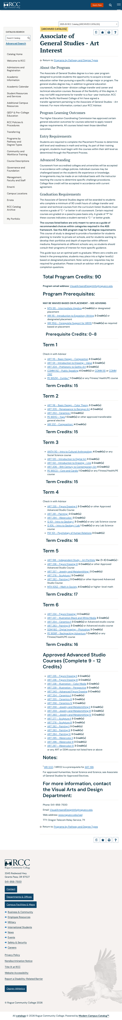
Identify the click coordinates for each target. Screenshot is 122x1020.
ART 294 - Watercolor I (59, 517)
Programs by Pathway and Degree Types (14, 141)
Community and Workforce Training (17, 153)
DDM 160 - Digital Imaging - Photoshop (68, 629)
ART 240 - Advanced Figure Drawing (67, 691)
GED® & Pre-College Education (18, 114)
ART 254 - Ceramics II (59, 621)
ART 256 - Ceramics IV (59, 703)
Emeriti (11, 187)
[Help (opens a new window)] (115, 32)
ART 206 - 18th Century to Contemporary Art (72, 466)
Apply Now (97, 5)
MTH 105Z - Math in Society (62, 586)
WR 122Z (48, 767)
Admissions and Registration (15, 69)
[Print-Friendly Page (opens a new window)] (109, 32)
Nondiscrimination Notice (18, 960)
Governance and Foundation (16, 169)
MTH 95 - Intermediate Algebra (64, 308)
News (11, 932)
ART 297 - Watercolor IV (60, 745)
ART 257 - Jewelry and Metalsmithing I (68, 571)
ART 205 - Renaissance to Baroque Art (68, 409)
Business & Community (20, 912)
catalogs (21, 1015)
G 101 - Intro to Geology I (60, 521)
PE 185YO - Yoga (56, 416)
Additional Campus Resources (17, 104)
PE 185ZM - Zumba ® (58, 378)
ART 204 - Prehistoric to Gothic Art (66, 366)
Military (12, 922)
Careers (12, 947)
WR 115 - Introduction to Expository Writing (70, 315)
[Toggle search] (110, 5)
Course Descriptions (18, 161)
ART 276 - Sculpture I (59, 575)
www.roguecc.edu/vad (70, 814)
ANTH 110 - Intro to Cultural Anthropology (69, 451)
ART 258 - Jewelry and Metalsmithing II (68, 707)
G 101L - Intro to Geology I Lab (63, 525)
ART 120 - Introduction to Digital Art (66, 459)
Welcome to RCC (16, 60)
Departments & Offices (19, 896)
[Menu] (118, 5)
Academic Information (13, 78)
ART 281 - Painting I (57, 513)
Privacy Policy (12, 955)
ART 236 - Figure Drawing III (62, 564)
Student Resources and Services (17, 95)
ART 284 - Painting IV (59, 734)
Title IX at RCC (12, 966)
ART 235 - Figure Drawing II (62, 506)
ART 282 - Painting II (58, 579)
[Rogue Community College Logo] (12, 5)
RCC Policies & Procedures (15, 124)
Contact (11, 889)
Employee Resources (19, 917)
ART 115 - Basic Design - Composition (67, 359)
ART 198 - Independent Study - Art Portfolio (71, 560)
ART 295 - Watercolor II (60, 738)
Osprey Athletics (16, 988)
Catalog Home (14, 54)
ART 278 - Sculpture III (59, 722)
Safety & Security (17, 942)
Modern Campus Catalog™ (94, 1015)
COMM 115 (100, 370)
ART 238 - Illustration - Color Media (66, 683)
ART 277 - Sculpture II (59, 718)
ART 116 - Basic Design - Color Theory (67, 405)
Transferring (13, 132)
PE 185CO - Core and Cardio (62, 470)
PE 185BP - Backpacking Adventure (66, 633)
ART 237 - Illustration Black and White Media (71, 617)
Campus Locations (17, 193)
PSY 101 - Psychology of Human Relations (69, 533)
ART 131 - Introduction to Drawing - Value (69, 362)
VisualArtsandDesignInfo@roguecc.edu (91, 286)
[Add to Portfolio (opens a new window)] (102, 32)
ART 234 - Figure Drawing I (62, 614)
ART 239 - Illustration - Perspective (66, 687)
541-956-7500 (13, 881)
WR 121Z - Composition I (60, 424)
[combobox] (88, 24)
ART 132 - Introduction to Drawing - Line (69, 462)
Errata (10, 200)
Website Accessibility (16, 972)
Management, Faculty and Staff (16, 179)
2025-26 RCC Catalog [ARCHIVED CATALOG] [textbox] (80, 24)
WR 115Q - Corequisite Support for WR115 (69, 323)
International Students (20, 927)
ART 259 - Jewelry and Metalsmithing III (69, 710)
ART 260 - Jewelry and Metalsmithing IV (69, 714)
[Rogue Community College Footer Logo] (61, 864)
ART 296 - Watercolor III (60, 741)
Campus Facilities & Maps (21, 904)
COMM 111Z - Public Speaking (63, 370)
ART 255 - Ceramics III (59, 699)
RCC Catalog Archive (14, 208)
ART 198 (89, 767)
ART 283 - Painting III (58, 625)
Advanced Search (16, 43)
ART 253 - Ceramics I (59, 413)
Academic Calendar (18, 86)
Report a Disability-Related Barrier (24, 978)
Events (11, 937)
